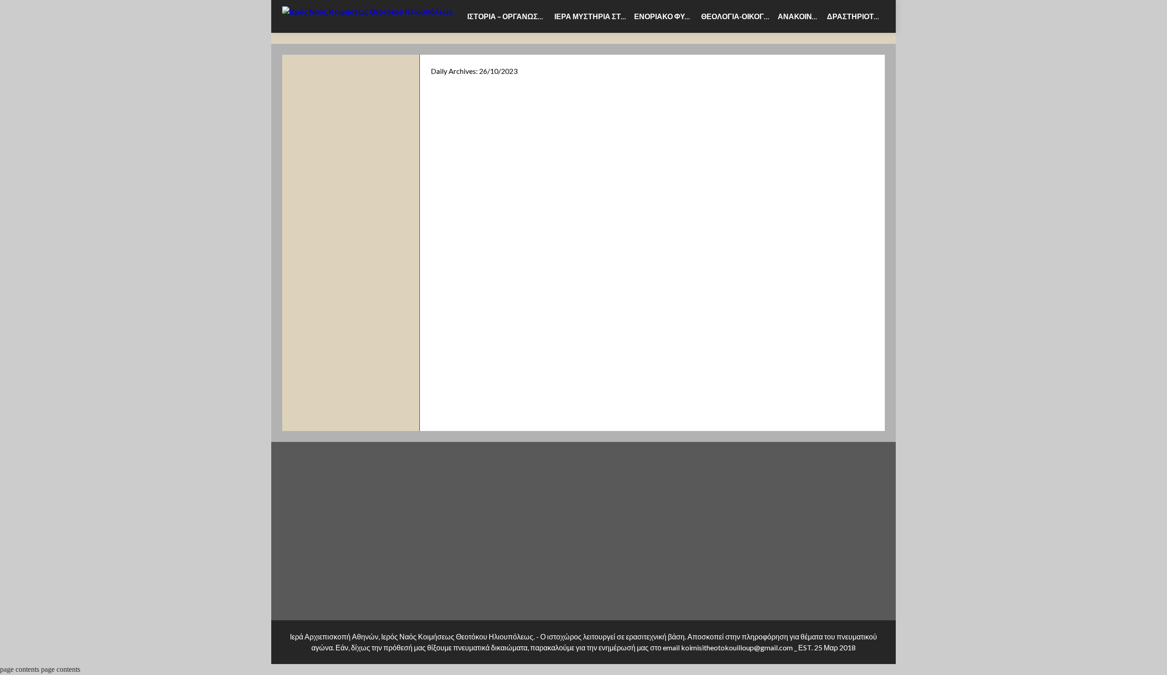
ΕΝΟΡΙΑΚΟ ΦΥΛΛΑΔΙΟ (665, 16)
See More (501, 345)
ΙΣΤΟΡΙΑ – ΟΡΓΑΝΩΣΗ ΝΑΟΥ (509, 16)
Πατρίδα (452, 233)
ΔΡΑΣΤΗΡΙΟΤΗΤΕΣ (856, 16)
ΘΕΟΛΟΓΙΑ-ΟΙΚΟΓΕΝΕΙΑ (737, 16)
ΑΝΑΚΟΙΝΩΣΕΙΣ (800, 16)
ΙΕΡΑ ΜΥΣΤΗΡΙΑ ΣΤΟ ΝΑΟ (592, 16)
